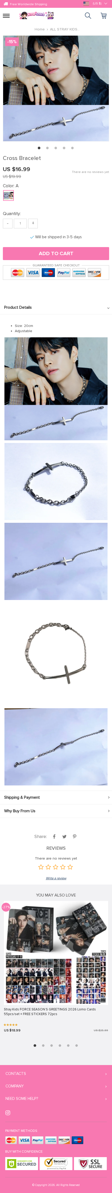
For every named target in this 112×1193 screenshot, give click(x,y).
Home (40, 29)
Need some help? (21, 1098)
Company (14, 1086)
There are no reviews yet (90, 172)
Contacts (15, 1073)
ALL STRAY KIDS (63, 29)
